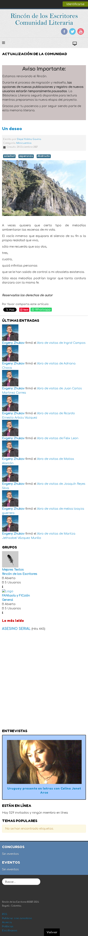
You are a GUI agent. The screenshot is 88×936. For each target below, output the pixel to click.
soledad (9, 156)
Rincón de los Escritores (19, 573)
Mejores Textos (13, 569)
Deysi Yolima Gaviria (29, 139)
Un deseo (12, 128)
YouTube (80, 31)
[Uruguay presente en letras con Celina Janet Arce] (44, 761)
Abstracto (43, 156)
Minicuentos (23, 143)
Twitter (72, 31)
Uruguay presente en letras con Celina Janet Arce (44, 790)
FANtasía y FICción (16, 595)
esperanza (26, 156)
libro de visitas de (50, 342)
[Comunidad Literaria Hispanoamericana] (44, 19)
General (7, 599)
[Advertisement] (44, 681)
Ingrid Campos (75, 342)
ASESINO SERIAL (17, 629)
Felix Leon (71, 438)
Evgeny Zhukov (13, 342)
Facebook (64, 31)
